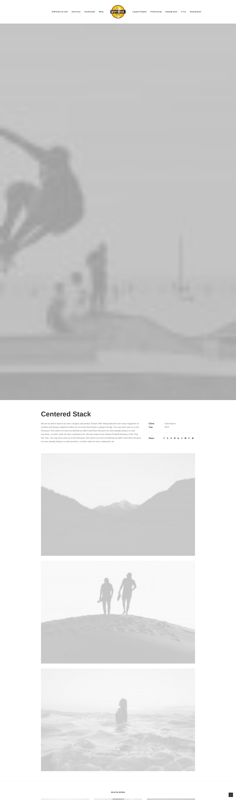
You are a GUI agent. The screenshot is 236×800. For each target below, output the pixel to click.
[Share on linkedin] (178, 438)
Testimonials (89, 12)
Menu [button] (101, 12)
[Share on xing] (189, 438)
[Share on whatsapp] (181, 438)
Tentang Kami (195, 12)
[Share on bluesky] (185, 438)
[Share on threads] (171, 438)
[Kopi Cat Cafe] (118, 12)
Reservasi (76, 12)
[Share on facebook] (164, 438)
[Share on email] (192, 438)
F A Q (183, 12)
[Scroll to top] (231, 794)
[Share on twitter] (167, 438)
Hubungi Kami (171, 12)
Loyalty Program (139, 12)
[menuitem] (60, 12)
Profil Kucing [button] (156, 12)
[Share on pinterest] (174, 438)
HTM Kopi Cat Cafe (60, 12)
